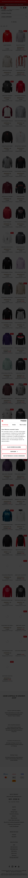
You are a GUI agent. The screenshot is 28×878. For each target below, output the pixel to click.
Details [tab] (14, 424)
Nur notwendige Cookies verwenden (14, 455)
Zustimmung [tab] (5, 424)
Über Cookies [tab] (23, 424)
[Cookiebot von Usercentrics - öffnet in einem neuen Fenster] (20, 421)
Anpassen (13, 451)
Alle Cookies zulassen (14, 447)
